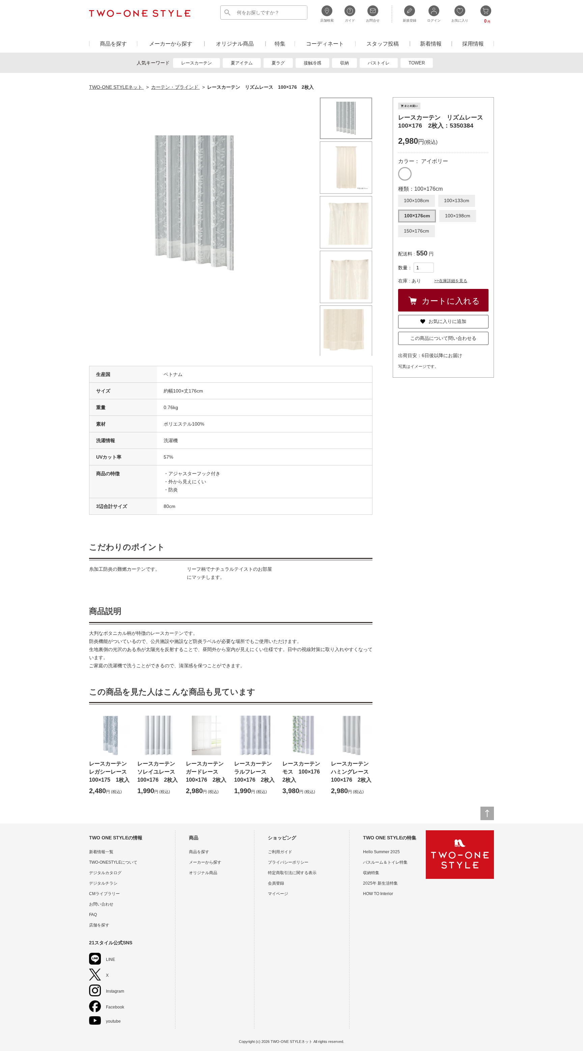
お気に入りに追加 (447, 321)
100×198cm (457, 215)
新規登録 (409, 20)
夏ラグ (278, 62)
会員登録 (276, 883)
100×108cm (416, 200)
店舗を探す (99, 925)
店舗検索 (327, 20)
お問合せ (373, 20)
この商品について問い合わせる (443, 338)
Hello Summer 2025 (381, 852)
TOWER (417, 62)
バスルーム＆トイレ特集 (385, 862)
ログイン (434, 20)
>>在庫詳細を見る (450, 280)
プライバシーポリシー (288, 862)
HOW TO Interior (378, 893)
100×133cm (456, 200)
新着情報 (431, 43)
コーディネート (325, 43)
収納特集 (371, 872)
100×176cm (417, 215)
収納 (344, 62)
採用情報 (473, 43)
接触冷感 (312, 62)
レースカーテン (196, 62)
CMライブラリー (104, 893)
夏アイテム (242, 62)
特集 (280, 43)
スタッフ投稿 (382, 43)
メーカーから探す (170, 43)
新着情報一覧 (101, 852)
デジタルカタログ (105, 872)
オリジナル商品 (235, 43)
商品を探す (113, 43)
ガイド (350, 20)
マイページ (278, 893)
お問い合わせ (101, 904)
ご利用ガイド (280, 852)
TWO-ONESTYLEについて (113, 862)
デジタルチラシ (103, 883)
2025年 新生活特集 (380, 883)
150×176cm (416, 231)
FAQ (93, 914)
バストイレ (379, 62)
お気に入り (459, 20)
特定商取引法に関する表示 (292, 872)
